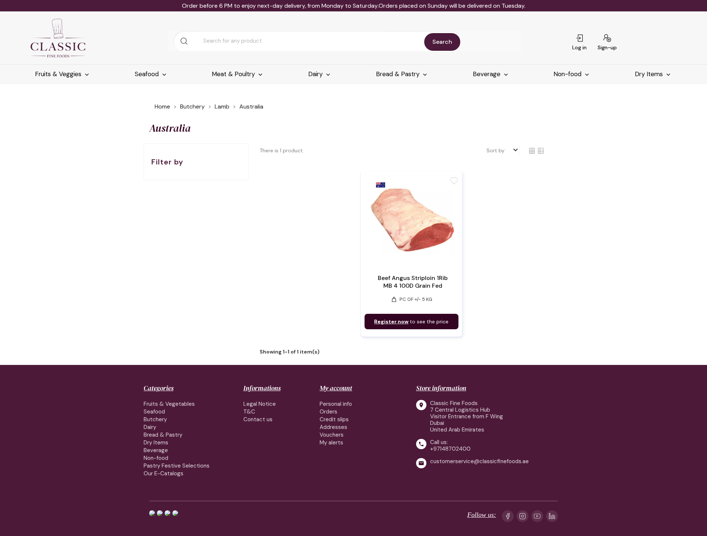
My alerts (331, 442)
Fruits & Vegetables (169, 404)
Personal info (336, 404)
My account (336, 388)
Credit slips (334, 419)
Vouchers (332, 435)
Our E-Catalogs (163, 473)
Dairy (316, 74)
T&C (249, 411)
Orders (328, 411)
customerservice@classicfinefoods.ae (479, 461)
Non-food (568, 74)
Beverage (487, 74)
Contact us (257, 419)
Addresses (333, 427)
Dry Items (650, 74)
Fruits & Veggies (59, 74)
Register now (391, 321)
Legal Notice (259, 404)
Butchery (155, 419)
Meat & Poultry (234, 74)
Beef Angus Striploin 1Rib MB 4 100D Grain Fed (413, 282)
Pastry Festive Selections (177, 465)
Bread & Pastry (398, 74)
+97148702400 (450, 448)
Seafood (148, 74)
